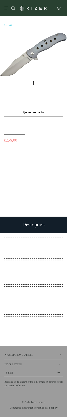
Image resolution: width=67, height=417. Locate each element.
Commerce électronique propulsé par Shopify (34, 407)
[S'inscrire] (58, 372)
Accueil (8, 25)
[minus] (7, 131)
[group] (33, 54)
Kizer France (38, 402)
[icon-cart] (58, 8)
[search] (13, 8)
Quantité (8, 124)
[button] (33, 112)
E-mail (9, 372)
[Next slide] (38, 83)
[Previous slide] (28, 83)
